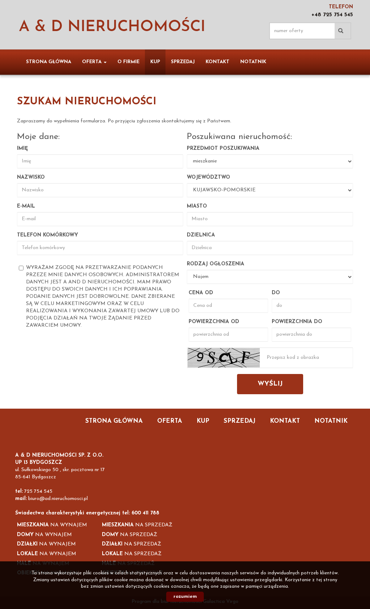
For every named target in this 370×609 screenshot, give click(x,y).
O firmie (128, 62)
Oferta (169, 421)
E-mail (26, 206)
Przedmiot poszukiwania (223, 148)
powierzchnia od (214, 322)
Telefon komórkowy (47, 235)
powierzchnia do (297, 322)
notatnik (253, 62)
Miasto (197, 206)
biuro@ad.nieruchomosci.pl (58, 498)
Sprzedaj (183, 62)
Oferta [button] (92, 62)
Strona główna (48, 62)
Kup (155, 62)
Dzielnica (201, 235)
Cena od (201, 293)
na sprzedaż (137, 525)
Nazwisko (31, 177)
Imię (22, 148)
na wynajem (52, 525)
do (276, 293)
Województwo (208, 177)
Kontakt (217, 62)
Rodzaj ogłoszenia (215, 264)
